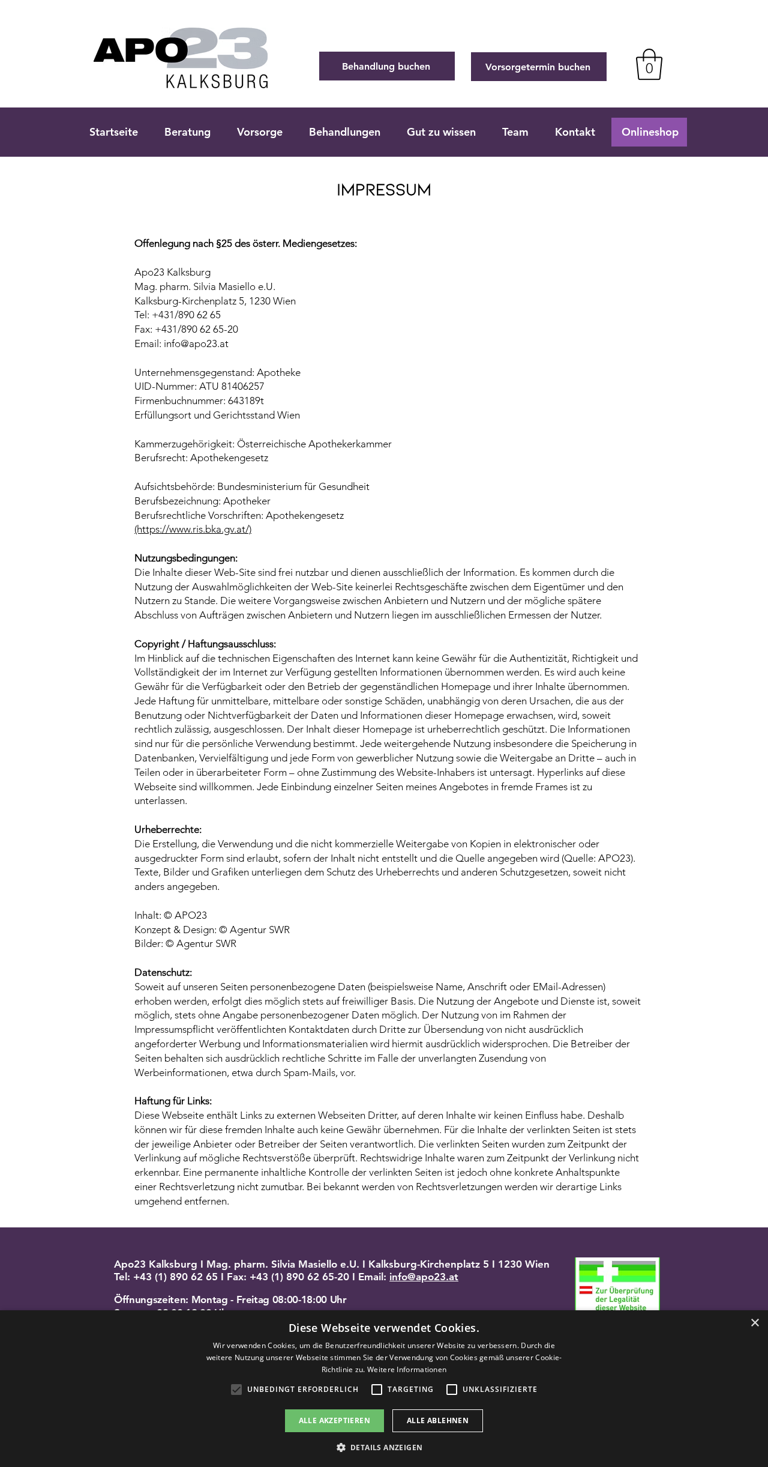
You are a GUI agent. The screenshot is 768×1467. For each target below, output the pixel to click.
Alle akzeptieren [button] (334, 1420)
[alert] (384, 1388)
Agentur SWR (260, 930)
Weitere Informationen (406, 1369)
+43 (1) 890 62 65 (175, 1277)
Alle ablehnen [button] (438, 1420)
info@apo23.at (423, 1277)
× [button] (754, 1323)
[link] (649, 64)
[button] (384, 1447)
